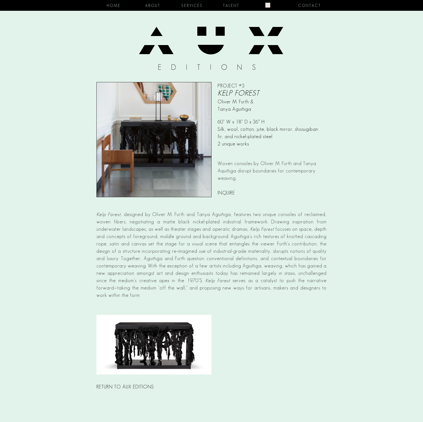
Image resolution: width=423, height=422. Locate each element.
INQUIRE (226, 192)
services (192, 5)
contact (309, 5)
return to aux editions (125, 386)
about (152, 5)
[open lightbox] (211, 344)
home (114, 5)
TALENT (231, 5)
